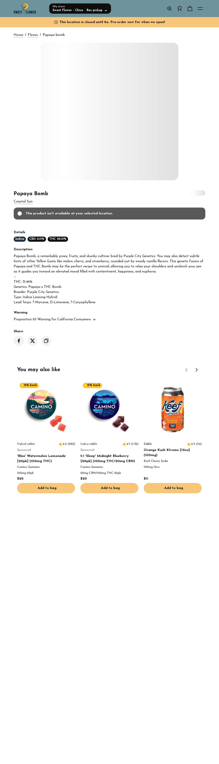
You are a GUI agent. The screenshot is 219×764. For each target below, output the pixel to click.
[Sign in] (180, 8)
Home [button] (18, 35)
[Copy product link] (46, 341)
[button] (23, 201)
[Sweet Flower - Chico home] (30, 8)
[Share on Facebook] (19, 341)
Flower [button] (33, 35)
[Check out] (190, 8)
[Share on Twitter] (32, 341)
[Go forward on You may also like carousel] (197, 370)
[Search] (169, 8)
